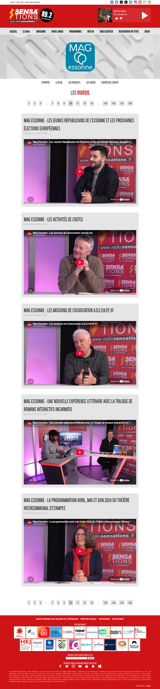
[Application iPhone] (144, 2)
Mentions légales (89, 619)
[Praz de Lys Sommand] (134, 645)
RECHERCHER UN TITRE (129, 31)
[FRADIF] (80, 632)
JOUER (147, 31)
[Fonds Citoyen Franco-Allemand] (32, 632)
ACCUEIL (13, 31)
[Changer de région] (47, 19)
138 (130, 103)
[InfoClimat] (98, 645)
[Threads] (121, 2)
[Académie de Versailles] (140, 632)
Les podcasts (74, 82)
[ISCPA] (38, 645)
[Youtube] (140, 2)
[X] (126, 2)
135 (105, 103)
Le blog (59, 82)
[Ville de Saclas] (62, 645)
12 (85, 103)
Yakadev (148, 686)
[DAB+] (104, 632)
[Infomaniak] (92, 632)
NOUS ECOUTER (106, 31)
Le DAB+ (26, 31)
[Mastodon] (130, 2)
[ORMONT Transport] (74, 645)
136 (113, 103)
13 (92, 103)
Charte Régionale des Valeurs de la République (57, 619)
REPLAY (90, 31)
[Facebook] (111, 2)
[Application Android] (149, 2)
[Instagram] (135, 2)
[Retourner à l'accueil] (24, 19)
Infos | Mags (57, 31)
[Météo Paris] (110, 645)
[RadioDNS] (116, 632)
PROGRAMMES (75, 31)
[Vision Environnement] (122, 645)
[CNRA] (56, 632)
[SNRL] (68, 632)
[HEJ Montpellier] (26, 645)
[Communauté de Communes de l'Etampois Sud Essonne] (50, 645)
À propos (46, 82)
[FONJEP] (128, 632)
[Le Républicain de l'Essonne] (86, 645)
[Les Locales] (44, 632)
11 (77, 103)
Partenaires (104, 619)
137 (122, 103)
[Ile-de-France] (20, 632)
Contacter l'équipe (109, 82)
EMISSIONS (41, 31)
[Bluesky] (116, 2)
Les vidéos (91, 82)
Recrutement (118, 619)
